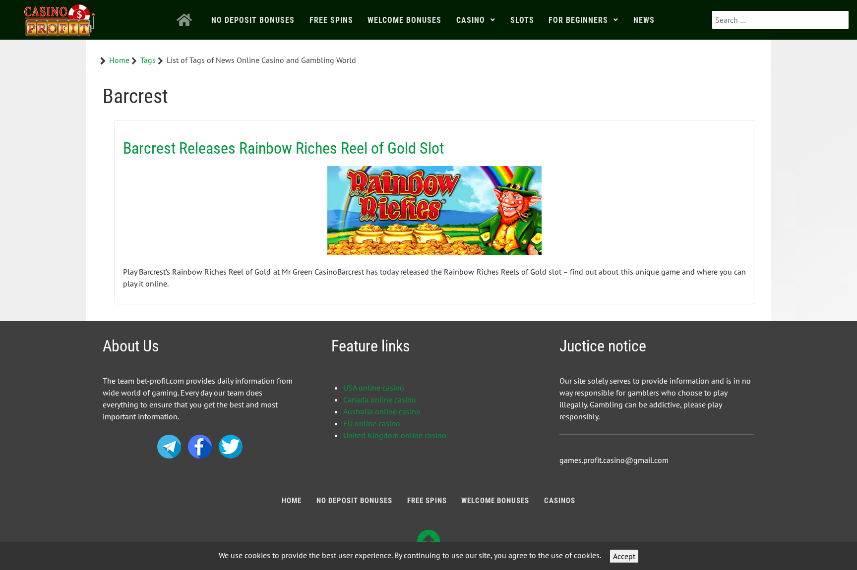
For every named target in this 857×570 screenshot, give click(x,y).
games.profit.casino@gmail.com (614, 460)
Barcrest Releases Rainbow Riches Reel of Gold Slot (283, 148)
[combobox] (780, 20)
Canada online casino (379, 399)
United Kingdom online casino (394, 435)
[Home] (187, 20)
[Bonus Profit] (60, 18)
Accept (624, 556)
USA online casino (373, 388)
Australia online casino (382, 411)
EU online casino (371, 423)
